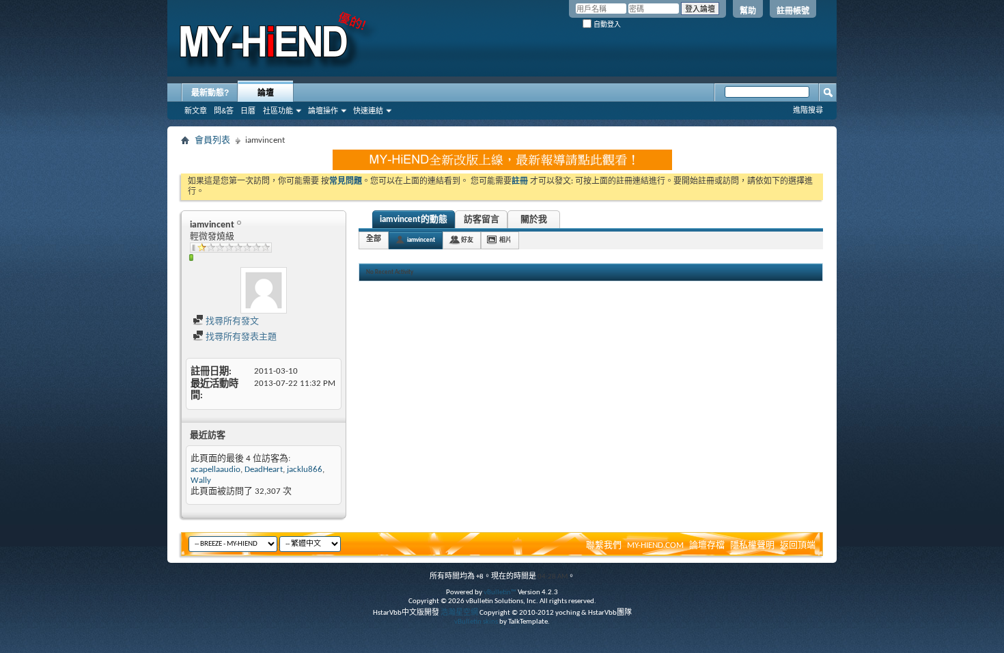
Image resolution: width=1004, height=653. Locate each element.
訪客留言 (481, 219)
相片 (505, 240)
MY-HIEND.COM (655, 545)
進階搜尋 (808, 110)
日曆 (247, 111)
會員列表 (212, 140)
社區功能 (278, 111)
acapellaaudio (215, 469)
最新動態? (210, 93)
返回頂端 (797, 545)
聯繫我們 (604, 545)
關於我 (533, 219)
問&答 (224, 111)
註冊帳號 (793, 11)
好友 (467, 240)
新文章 (195, 111)
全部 (373, 239)
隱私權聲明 (752, 545)
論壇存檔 (707, 545)
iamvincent (421, 240)
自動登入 (606, 24)
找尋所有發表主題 (240, 337)
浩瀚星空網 (459, 613)
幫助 (748, 11)
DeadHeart (264, 469)
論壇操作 (323, 111)
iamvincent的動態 (413, 219)
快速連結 (368, 111)
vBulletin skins (476, 622)
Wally (201, 480)
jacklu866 (304, 469)
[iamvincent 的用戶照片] (263, 290)
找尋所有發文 (231, 321)
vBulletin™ (500, 592)
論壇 (265, 93)
